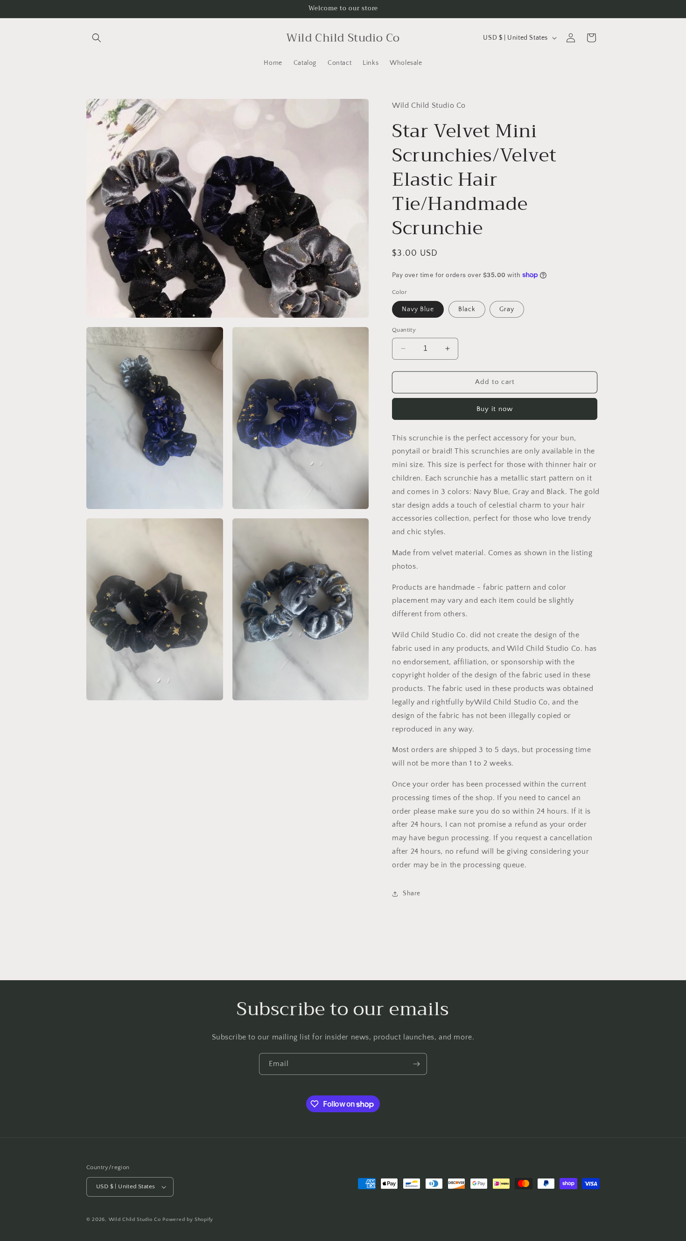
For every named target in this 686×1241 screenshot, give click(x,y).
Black (467, 309)
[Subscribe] (416, 1064)
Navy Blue (418, 309)
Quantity (404, 330)
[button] (96, 38)
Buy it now (494, 409)
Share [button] (411, 893)
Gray (506, 309)
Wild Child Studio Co (135, 1219)
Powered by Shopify (187, 1219)
